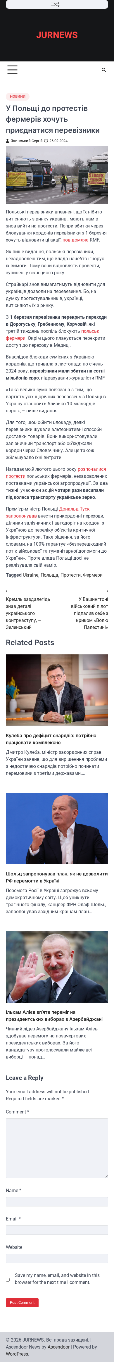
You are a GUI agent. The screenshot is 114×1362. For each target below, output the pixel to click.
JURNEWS (57, 35)
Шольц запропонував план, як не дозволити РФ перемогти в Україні (57, 877)
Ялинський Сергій (27, 141)
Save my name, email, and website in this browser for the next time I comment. (57, 1279)
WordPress (17, 1354)
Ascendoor (59, 1347)
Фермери (93, 575)
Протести (71, 575)
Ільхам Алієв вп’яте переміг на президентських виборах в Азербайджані (54, 1015)
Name (13, 1190)
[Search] (103, 69)
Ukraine (30, 575)
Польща (49, 575)
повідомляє (76, 240)
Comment (17, 1112)
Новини (17, 96)
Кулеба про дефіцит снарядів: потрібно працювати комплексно (51, 738)
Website (14, 1247)
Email (13, 1219)
